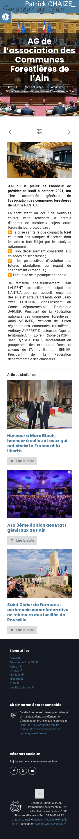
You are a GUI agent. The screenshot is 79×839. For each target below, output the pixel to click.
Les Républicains (21, 687)
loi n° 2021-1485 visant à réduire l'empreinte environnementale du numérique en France (40, 729)
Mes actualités (34, 87)
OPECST (15, 675)
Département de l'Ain (23, 662)
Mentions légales (44, 819)
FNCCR (14, 670)
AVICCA (15, 666)
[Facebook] (14, 771)
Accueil (12, 87)
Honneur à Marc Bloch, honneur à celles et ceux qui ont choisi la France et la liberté (37, 443)
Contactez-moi (21, 819)
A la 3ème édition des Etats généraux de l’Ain (37, 527)
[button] (5, 17)
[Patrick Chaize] (37, 6)
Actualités (57, 87)
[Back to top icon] (39, 794)
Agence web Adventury (49, 823)
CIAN (13, 683)
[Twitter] (23, 771)
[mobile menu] (73, 6)
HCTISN (15, 679)
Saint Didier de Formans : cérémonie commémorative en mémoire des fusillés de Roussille (37, 612)
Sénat (14, 658)
